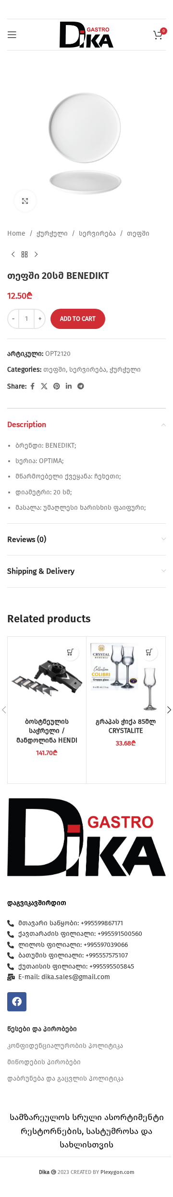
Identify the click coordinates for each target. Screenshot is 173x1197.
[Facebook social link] (32, 386)
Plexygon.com (117, 1172)
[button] (70, 652)
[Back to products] (24, 254)
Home (16, 233)
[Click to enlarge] (25, 201)
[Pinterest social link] (56, 386)
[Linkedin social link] (68, 386)
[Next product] (36, 254)
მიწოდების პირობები (44, 1062)
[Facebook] (16, 1001)
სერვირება (97, 233)
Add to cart (78, 318)
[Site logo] (86, 34)
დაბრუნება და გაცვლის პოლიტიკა (65, 1078)
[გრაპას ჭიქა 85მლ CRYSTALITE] (125, 676)
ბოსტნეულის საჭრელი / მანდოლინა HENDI (46, 731)
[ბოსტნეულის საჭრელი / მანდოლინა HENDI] (47, 676)
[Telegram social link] (80, 386)
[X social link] (44, 386)
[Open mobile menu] (12, 34)
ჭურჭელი (52, 233)
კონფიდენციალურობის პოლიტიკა (65, 1046)
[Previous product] (13, 254)
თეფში (138, 233)
